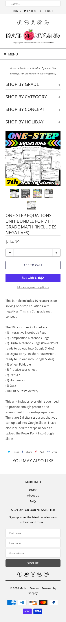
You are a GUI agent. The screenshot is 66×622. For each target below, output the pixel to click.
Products (24, 68)
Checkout (46, 11)
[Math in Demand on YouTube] (26, 22)
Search (33, 489)
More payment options (33, 287)
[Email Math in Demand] (46, 22)
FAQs (33, 501)
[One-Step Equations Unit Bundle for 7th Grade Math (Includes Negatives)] (33, 158)
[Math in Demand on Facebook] (19, 22)
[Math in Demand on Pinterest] (33, 22)
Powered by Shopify (42, 590)
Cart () (31, 11)
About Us (33, 495)
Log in (17, 11)
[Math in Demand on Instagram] (39, 22)
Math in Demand (30, 588)
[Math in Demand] (33, 37)
